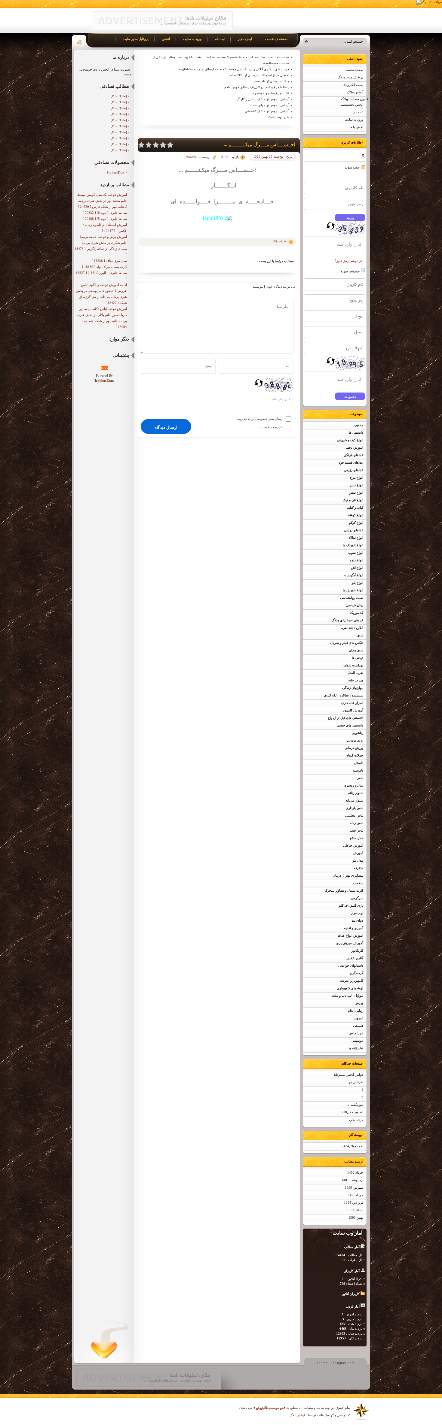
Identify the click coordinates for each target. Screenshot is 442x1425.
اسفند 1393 (355, 1210)
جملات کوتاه (354, 755)
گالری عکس (354, 958)
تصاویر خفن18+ (352, 1112)
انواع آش (357, 567)
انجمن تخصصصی (351, 104)
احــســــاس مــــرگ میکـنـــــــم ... (259, 144)
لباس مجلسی (354, 815)
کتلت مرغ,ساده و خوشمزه (271, 93)
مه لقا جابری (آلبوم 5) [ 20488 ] (105, 218)
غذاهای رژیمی (353, 470)
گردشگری (356, 973)
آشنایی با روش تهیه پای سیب (269, 105)
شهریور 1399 (354, 1187)
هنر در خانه (355, 680)
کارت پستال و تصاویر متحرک (343, 890)
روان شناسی (354, 605)
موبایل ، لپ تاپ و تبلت (347, 995)
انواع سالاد (356, 537)
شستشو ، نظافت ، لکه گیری (343, 695)
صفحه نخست (354, 69)
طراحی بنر (355, 1082)
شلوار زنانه (355, 793)
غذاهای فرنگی (353, 455)
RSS (104, 368)
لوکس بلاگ (297, 1415)
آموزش (358, 853)
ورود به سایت (354, 119)
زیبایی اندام (355, 1010)
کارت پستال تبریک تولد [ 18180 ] (104, 266)
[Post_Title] (119, 96)
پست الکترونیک (352, 84)
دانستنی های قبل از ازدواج (345, 718)
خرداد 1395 (355, 1195)
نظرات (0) (280, 241)
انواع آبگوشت (353, 575)
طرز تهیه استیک (278, 117)
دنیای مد (357, 920)
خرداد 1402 (355, 1172)
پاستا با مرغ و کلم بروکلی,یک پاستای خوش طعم (256, 87)
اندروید (358, 1018)
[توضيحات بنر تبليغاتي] (162, 28)
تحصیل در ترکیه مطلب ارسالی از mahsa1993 (258, 75)
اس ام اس (356, 1033)
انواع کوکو (356, 522)
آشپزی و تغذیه (353, 928)
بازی (360, 635)
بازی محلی (355, 650)
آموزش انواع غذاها (350, 935)
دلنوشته (358, 770)
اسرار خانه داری (352, 703)
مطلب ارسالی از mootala (271, 81)
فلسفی (358, 1025)
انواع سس (356, 492)
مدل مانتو (356, 838)
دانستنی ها (356, 432)
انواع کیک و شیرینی (350, 440)
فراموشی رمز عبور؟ (348, 260)
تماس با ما (356, 127)
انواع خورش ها (353, 590)
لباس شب (356, 830)
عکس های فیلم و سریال (346, 642)
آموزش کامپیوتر (352, 710)
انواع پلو (357, 582)
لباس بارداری (354, 808)
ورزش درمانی (354, 748)
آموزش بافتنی (354, 447)
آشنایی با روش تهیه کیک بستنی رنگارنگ (263, 99)
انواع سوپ (355, 552)
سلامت (358, 883)
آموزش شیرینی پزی (349, 943)
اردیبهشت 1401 (352, 1180)
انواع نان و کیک (353, 500)
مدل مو (358, 860)
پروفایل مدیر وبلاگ (350, 77)
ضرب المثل (355, 673)
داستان (358, 763)
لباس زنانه (356, 823)
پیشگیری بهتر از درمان (348, 875)
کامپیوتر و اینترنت (351, 980)
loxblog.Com (104, 380)
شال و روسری (353, 785)
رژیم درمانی (355, 740)
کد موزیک (356, 612)
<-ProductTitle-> (115, 172)
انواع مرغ (356, 477)
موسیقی (357, 1040)
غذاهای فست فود (351, 462)
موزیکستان (355, 1104)
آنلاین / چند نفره (352, 627)
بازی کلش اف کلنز (350, 905)
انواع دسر (356, 485)
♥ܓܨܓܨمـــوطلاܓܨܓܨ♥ (269, 1407)
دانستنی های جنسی (349, 725)
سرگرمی (357, 898)
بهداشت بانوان (353, 665)
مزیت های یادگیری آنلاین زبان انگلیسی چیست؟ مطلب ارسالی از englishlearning (234, 69)
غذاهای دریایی (353, 530)
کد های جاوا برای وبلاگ (347, 620)
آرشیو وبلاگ (355, 92)
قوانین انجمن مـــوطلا (348, 1074)
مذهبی (358, 425)
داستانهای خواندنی (350, 965)
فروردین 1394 (353, 1202)
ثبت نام (358, 112)
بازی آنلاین (356, 1119)
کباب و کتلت (355, 507)
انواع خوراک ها (353, 545)
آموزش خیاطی (353, 845)
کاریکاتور (357, 950)
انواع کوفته (355, 515)
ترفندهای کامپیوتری (350, 988)
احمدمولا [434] (352, 1146)
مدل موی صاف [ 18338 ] (109, 260)
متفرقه (358, 868)
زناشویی (357, 733)
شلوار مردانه (354, 800)
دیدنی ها (357, 657)
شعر (360, 778)
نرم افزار (357, 913)
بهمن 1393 (355, 1217)
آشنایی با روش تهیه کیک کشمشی (266, 111)
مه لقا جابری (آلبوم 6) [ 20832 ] (105, 212)
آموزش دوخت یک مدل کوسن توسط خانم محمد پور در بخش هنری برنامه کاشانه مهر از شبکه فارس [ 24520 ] (102, 200)
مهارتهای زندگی (352, 688)
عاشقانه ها (355, 1048)
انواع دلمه (356, 560)
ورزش (359, 1003)
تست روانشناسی (351, 597)
